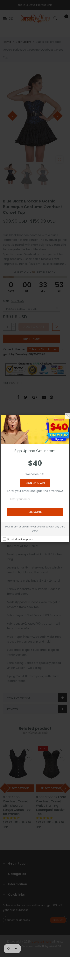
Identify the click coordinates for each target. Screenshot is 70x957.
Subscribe (35, 512)
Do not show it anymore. (20, 539)
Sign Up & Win (35, 483)
